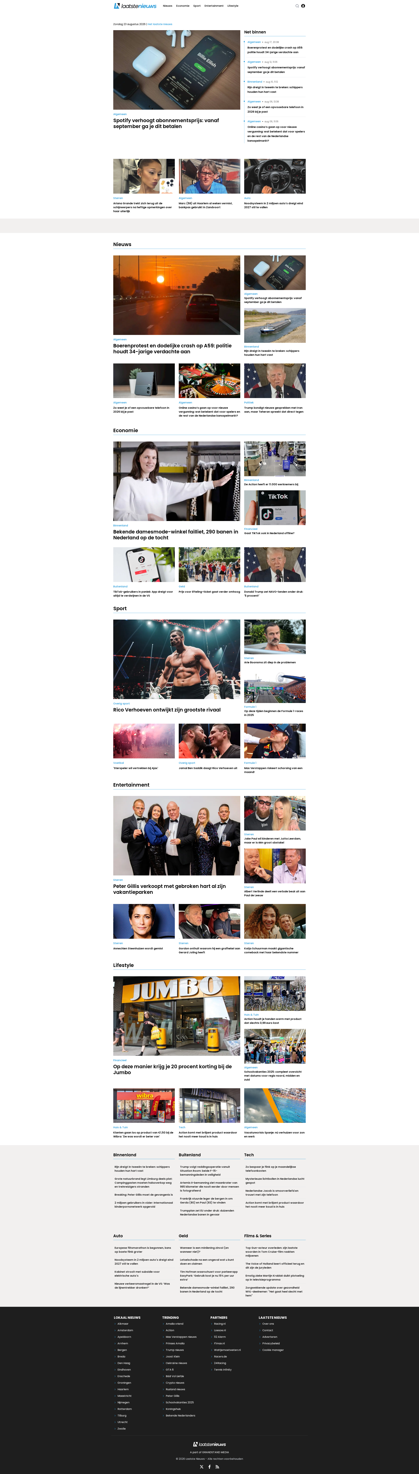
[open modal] (303, 6)
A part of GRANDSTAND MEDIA (209, 1452)
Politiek (249, 402)
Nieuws (167, 6)
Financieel (250, 529)
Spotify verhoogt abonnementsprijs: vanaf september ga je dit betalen (276, 70)
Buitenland (120, 586)
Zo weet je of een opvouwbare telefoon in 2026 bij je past (275, 109)
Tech (182, 1127)
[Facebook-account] (209, 1467)
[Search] (297, 6)
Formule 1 (250, 707)
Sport (197, 6)
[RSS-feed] (217, 1467)
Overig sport (121, 703)
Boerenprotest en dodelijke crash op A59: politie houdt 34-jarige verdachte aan (275, 50)
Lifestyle (233, 6)
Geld (182, 586)
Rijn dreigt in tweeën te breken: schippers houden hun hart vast (275, 89)
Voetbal (118, 763)
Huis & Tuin (251, 1015)
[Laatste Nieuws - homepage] (135, 6)
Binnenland (254, 82)
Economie (182, 6)
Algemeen (120, 114)
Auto (247, 198)
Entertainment (214, 6)
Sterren (118, 198)
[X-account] (202, 1467)
